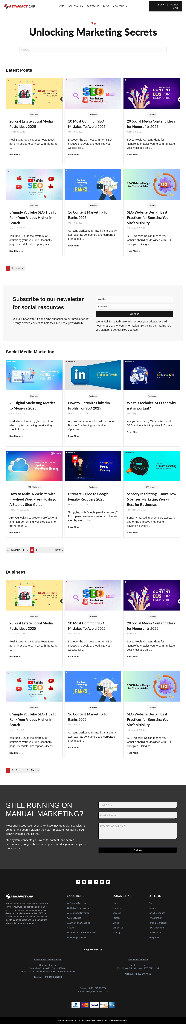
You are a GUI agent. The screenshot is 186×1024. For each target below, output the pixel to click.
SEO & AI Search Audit (78, 908)
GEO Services (74, 918)
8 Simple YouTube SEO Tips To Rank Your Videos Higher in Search (33, 218)
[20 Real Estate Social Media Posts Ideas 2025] (34, 93)
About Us (118, 6)
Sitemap (116, 932)
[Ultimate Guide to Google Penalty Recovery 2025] (93, 465)
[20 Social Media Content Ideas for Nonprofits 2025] (152, 93)
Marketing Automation (77, 937)
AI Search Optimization (78, 913)
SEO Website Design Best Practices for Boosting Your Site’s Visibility (148, 218)
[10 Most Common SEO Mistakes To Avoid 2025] (93, 93)
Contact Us (117, 928)
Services (116, 913)
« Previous (13, 549)
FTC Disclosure (156, 928)
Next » (20, 268)
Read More (16, 155)
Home (61, 6)
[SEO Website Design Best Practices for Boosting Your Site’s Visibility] (152, 184)
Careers (152, 908)
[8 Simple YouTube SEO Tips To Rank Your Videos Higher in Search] (34, 184)
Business (34, 114)
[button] (134, 314)
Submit (138, 850)
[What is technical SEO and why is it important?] (152, 374)
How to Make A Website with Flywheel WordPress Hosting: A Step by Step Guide (32, 499)
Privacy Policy (155, 918)
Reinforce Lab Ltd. (119, 1020)
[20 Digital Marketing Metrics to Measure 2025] (34, 374)
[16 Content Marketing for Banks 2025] (93, 184)
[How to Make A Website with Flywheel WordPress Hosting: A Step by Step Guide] (34, 465)
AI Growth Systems (76, 903)
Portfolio (93, 6)
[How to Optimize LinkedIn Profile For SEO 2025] (93, 374)
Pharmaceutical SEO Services (82, 932)
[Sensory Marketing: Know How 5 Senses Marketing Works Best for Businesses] (152, 465)
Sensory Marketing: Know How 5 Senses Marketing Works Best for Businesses (151, 499)
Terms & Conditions (158, 923)
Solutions (74, 6)
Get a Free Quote (157, 913)
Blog (106, 6)
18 (50, 549)
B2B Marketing (34, 487)
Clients (115, 923)
